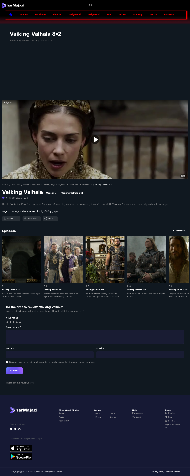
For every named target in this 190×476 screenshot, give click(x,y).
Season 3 (87, 185)
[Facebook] (11, 429)
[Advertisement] (86, 74)
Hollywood (75, 14)
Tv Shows (16, 185)
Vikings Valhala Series (23, 211)
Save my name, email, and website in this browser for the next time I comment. (53, 362)
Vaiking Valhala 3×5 (178, 289)
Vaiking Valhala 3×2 (53, 289)
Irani (109, 14)
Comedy (138, 14)
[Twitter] (15, 429)
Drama (46, 185)
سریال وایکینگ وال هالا (47, 211)
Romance (169, 14)
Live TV (57, 14)
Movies (23, 14)
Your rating (12, 317)
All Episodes (178, 231)
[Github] (19, 429)
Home (5, 185)
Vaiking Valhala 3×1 (11, 289)
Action (122, 14)
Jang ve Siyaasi (57, 185)
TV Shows (40, 14)
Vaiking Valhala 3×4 (136, 289)
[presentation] (4, 267)
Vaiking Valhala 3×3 (95, 289)
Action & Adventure (32, 185)
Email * (100, 348)
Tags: (5, 211)
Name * (10, 348)
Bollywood (94, 14)
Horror (153, 14)
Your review (13, 327)
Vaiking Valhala (74, 185)
